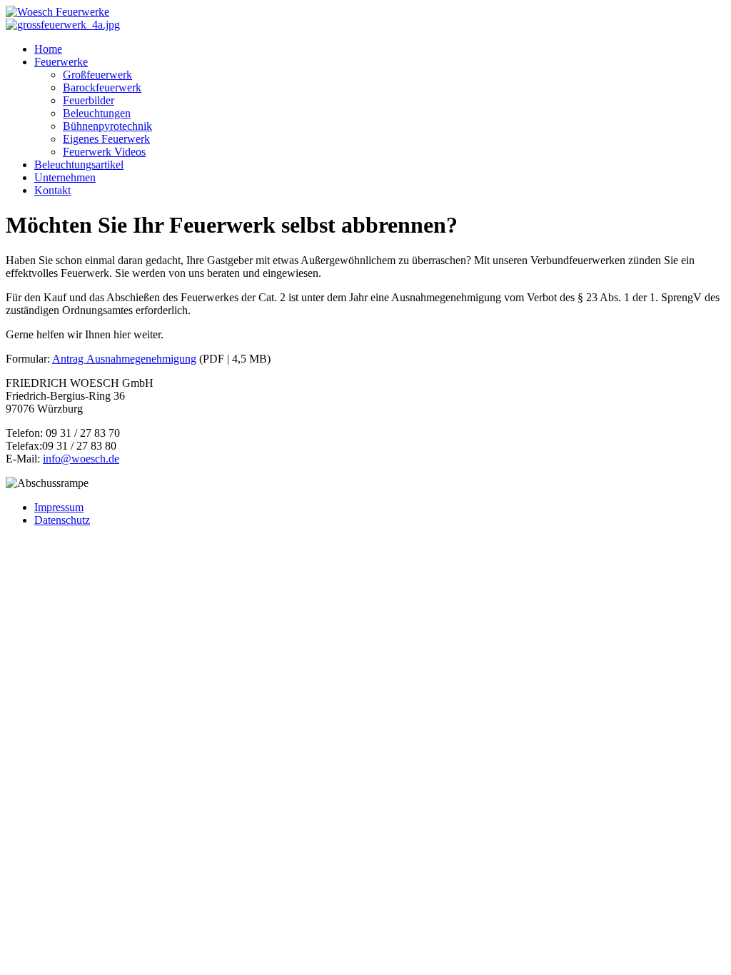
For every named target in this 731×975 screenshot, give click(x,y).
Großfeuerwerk (97, 75)
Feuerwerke (61, 62)
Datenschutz (62, 520)
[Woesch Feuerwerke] (57, 12)
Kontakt (52, 190)
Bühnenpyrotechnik (107, 126)
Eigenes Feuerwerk (106, 139)
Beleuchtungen (97, 113)
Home (48, 49)
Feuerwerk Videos (104, 152)
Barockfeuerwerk (102, 87)
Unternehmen (65, 177)
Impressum (59, 507)
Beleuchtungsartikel (78, 164)
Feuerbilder (88, 100)
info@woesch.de (81, 459)
